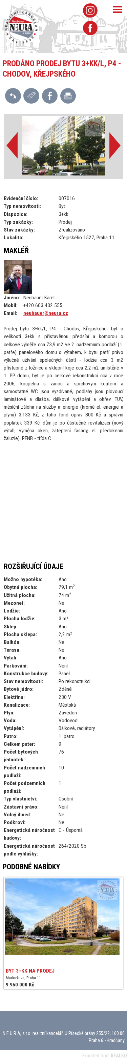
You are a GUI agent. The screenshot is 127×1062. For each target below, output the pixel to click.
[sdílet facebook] (50, 96)
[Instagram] (90, 10)
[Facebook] (90, 28)
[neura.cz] (21, 27)
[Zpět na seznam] (13, 96)
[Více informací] (31, 96)
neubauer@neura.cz (45, 313)
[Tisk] (68, 96)
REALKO (119, 1055)
